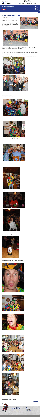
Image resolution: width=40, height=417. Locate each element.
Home (16, 3)
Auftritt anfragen (28, 410)
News (20, 3)
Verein (23, 3)
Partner (27, 408)
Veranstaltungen (29, 3)
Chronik (34, 3)
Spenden (27, 407)
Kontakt (34, 0)
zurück (36, 401)
